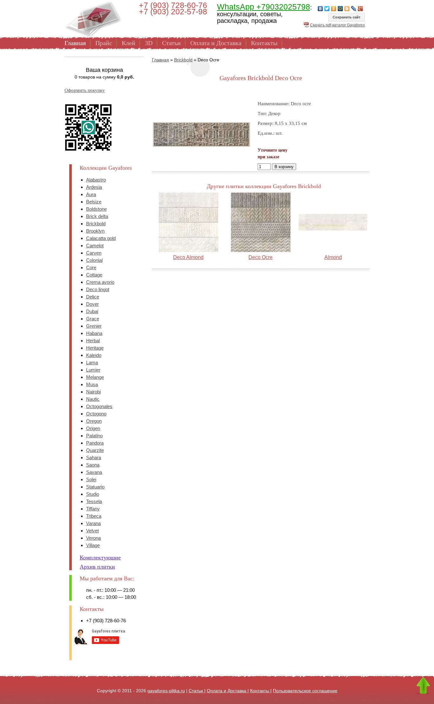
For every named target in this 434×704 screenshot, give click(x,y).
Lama (92, 362)
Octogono (96, 413)
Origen (93, 428)
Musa (92, 384)
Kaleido (93, 355)
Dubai (92, 311)
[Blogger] (347, 8)
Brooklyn (95, 231)
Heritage (95, 348)
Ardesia (94, 187)
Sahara (93, 457)
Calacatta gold (101, 238)
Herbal (93, 340)
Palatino (94, 435)
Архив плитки (97, 567)
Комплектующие (100, 557)
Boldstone (96, 209)
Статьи (171, 42)
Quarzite (95, 450)
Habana (94, 333)
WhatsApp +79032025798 (263, 6)
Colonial (94, 260)
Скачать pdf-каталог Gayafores (337, 25)
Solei (91, 479)
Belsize (93, 201)
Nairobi (93, 391)
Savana (94, 472)
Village (93, 545)
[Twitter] (327, 8)
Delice (92, 296)
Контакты (264, 42)
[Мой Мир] (340, 8)
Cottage (94, 274)
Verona (93, 538)
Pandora (95, 443)
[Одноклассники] (333, 8)
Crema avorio (100, 282)
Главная (75, 42)
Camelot (95, 245)
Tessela (94, 501)
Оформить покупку (84, 90)
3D (149, 42)
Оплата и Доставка (215, 42)
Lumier (93, 370)
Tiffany (93, 508)
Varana (93, 523)
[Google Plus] (360, 8)
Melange (95, 377)
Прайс (103, 42)
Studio (92, 494)
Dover (92, 304)
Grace (92, 318)
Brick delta (97, 216)
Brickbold (95, 223)
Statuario (95, 486)
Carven (93, 253)
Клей (128, 42)
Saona (92, 465)
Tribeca (93, 516)
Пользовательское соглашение (305, 690)
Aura (91, 194)
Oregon (94, 421)
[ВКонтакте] (320, 8)
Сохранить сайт (346, 17)
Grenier (94, 326)
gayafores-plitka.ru (166, 690)
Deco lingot (97, 289)
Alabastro (96, 179)
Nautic (92, 399)
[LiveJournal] (353, 8)
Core (91, 267)
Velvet (92, 530)
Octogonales (99, 406)
